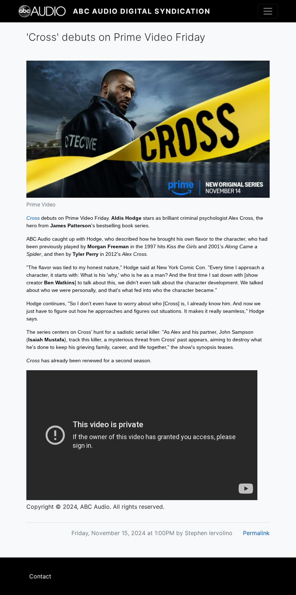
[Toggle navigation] (268, 11)
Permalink (256, 533)
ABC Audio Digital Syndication (141, 11)
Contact (40, 576)
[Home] (45, 11)
